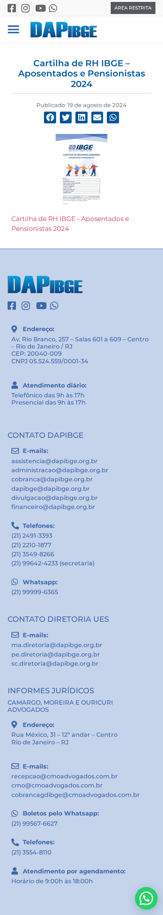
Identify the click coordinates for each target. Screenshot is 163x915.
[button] (13, 29)
